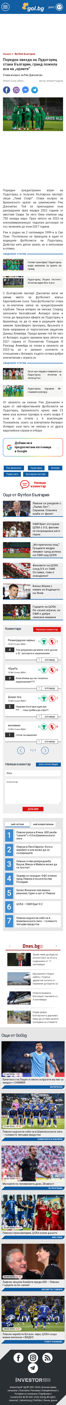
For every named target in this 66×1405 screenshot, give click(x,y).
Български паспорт (36, 474)
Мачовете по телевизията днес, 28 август (28, 1183)
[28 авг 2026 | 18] (33, 1163)
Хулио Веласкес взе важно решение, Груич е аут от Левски (35, 892)
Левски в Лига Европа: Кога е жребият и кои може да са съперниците (34, 849)
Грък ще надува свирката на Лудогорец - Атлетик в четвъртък (44, 374)
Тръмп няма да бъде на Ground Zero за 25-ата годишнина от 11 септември (45, 959)
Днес (54, 7)
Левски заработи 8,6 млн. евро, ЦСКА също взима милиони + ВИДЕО (30, 1336)
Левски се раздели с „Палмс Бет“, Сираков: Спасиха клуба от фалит (47, 508)
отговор (50, 659)
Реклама (35, 1390)
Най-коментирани (43, 824)
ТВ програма (55, 1188)
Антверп (55, 468)
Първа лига (12, 474)
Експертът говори (52, 1289)
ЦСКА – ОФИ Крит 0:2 (29, 904)
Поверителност (50, 1390)
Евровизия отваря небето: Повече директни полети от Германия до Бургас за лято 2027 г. (32, 980)
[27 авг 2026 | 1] (33, 1058)
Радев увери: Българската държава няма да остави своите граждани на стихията (45, 1017)
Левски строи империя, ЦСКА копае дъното (30, 1232)
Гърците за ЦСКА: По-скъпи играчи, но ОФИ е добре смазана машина (46, 612)
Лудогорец (36, 468)
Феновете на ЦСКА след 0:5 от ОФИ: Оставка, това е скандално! (45, 570)
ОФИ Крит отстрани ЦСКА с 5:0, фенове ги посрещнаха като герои (46, 529)
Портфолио (44, 1394)
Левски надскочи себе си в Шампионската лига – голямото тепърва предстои (36, 921)
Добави (33, 809)
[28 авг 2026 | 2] (33, 1313)
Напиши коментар (38, 484)
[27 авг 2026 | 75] (33, 1111)
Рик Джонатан (13, 468)
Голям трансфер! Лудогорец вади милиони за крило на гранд (44, 265)
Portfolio (37, 1400)
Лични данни (50, 1400)
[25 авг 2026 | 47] (33, 1212)
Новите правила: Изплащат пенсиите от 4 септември (45, 996)
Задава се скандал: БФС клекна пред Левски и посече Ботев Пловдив (36, 878)
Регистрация (51, 764)
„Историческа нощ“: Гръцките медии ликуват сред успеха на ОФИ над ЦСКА (47, 550)
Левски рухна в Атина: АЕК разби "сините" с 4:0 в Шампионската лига (36, 835)
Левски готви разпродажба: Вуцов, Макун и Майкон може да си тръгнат (36, 864)
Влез (41, 764)
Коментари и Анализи (50, 1139)
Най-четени (17, 824)
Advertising (26, 1400)
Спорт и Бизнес (53, 1342)
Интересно (56, 1087)
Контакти (24, 1390)
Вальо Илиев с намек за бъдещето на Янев (46, 589)
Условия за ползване (25, 1394)
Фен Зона (57, 1237)
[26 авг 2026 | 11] (33, 1261)
